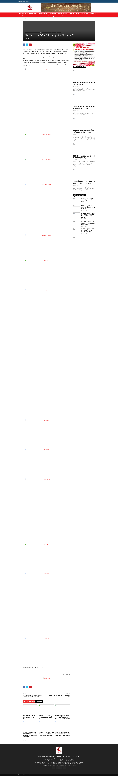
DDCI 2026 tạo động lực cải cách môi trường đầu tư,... (84, 157)
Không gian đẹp (84, 13)
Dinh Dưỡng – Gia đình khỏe (39, 16)
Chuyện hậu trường (40, 18)
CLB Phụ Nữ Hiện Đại (62, 16)
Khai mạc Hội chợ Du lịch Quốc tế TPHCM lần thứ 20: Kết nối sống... (88, 223)
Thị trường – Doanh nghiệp (25, 16)
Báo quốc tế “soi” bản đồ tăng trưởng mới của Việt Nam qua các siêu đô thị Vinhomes (46, 734)
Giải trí (77, 13)
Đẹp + (26, 13)
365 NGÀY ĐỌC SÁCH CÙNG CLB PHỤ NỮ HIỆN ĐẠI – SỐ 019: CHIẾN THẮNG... (88, 230)
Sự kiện (54, 32)
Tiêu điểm (59, 32)
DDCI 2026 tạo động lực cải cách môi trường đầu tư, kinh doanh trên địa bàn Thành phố (62, 734)
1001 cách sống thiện (43, 13)
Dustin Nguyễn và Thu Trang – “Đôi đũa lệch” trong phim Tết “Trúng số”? (32, 696)
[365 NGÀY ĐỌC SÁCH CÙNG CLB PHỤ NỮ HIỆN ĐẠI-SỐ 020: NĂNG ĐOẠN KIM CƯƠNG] (62, 709)
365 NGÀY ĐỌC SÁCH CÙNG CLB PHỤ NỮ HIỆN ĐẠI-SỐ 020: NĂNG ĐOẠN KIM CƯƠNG (62, 717)
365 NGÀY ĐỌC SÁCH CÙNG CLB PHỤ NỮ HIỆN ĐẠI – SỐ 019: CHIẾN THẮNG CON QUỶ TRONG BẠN (30, 734)
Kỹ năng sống (53, 13)
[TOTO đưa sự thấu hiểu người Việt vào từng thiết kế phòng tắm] (46, 709)
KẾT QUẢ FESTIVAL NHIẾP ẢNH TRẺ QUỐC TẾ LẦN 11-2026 (29, 717)
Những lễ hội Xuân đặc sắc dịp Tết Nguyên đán (59, 696)
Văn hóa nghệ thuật (31, 18)
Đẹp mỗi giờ (71, 13)
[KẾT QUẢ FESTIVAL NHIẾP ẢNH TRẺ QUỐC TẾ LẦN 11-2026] (30, 709)
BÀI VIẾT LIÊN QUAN (29, 701)
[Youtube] (64, 767)
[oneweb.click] (46, 678)
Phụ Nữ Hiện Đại (33, 13)
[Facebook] (53, 767)
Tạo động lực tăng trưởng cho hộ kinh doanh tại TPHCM (84, 107)
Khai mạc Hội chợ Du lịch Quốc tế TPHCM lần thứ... (84, 83)
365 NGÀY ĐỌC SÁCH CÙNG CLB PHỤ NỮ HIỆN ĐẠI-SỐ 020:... (84, 182)
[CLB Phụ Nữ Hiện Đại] (84, 55)
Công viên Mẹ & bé (51, 16)
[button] (99, 1)
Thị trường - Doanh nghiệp (47, 32)
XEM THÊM (39, 701)
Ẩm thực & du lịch (94, 13)
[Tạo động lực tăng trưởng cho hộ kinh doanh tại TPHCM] (84, 99)
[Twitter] (57, 767)
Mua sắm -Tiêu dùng (62, 13)
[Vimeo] (60, 767)
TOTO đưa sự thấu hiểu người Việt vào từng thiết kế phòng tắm (46, 717)
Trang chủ (21, 13)
